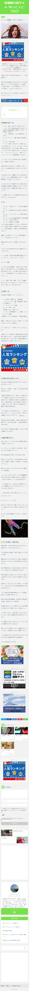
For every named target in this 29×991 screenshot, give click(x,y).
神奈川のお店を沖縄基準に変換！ (12, 940)
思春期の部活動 (8, 930)
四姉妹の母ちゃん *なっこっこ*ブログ (14, 7)
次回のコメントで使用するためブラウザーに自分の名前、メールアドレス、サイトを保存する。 (14, 810)
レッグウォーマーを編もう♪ (11, 923)
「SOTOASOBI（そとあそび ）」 (12, 71)
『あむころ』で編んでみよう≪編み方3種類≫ (15, 935)
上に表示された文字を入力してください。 (12, 818)
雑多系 (3, 17)
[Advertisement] (14, 863)
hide (19, 110)
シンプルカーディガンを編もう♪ (12, 927)
